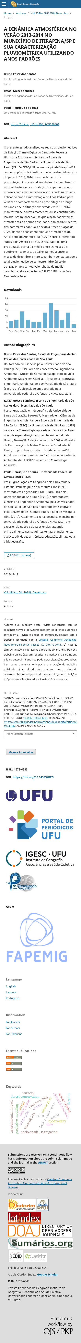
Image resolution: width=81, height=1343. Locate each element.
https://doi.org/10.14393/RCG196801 (35, 124)
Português (12, 998)
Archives (21, 13)
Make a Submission (21, 752)
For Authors (13, 1028)
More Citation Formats (20, 734)
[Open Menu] (4, 4)
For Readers (13, 1022)
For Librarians (14, 1034)
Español (11, 992)
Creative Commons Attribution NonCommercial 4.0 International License (40, 1183)
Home (7, 13)
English (11, 986)
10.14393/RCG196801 (35, 718)
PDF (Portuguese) (20, 555)
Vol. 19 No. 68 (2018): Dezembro (49, 13)
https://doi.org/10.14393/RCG (33, 777)
